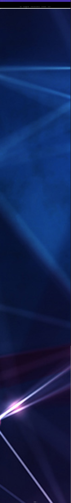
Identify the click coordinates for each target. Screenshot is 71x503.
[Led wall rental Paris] (35, 4)
